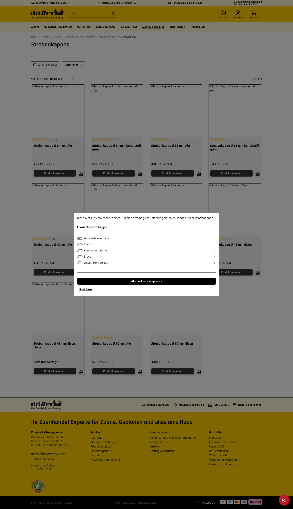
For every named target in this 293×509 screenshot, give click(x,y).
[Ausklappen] (214, 238)
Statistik (89, 244)
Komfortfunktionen (96, 250)
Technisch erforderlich (97, 238)
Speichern (85, 289)
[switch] (80, 244)
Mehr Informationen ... (202, 218)
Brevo (87, 257)
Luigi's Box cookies (96, 263)
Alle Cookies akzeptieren (146, 281)
